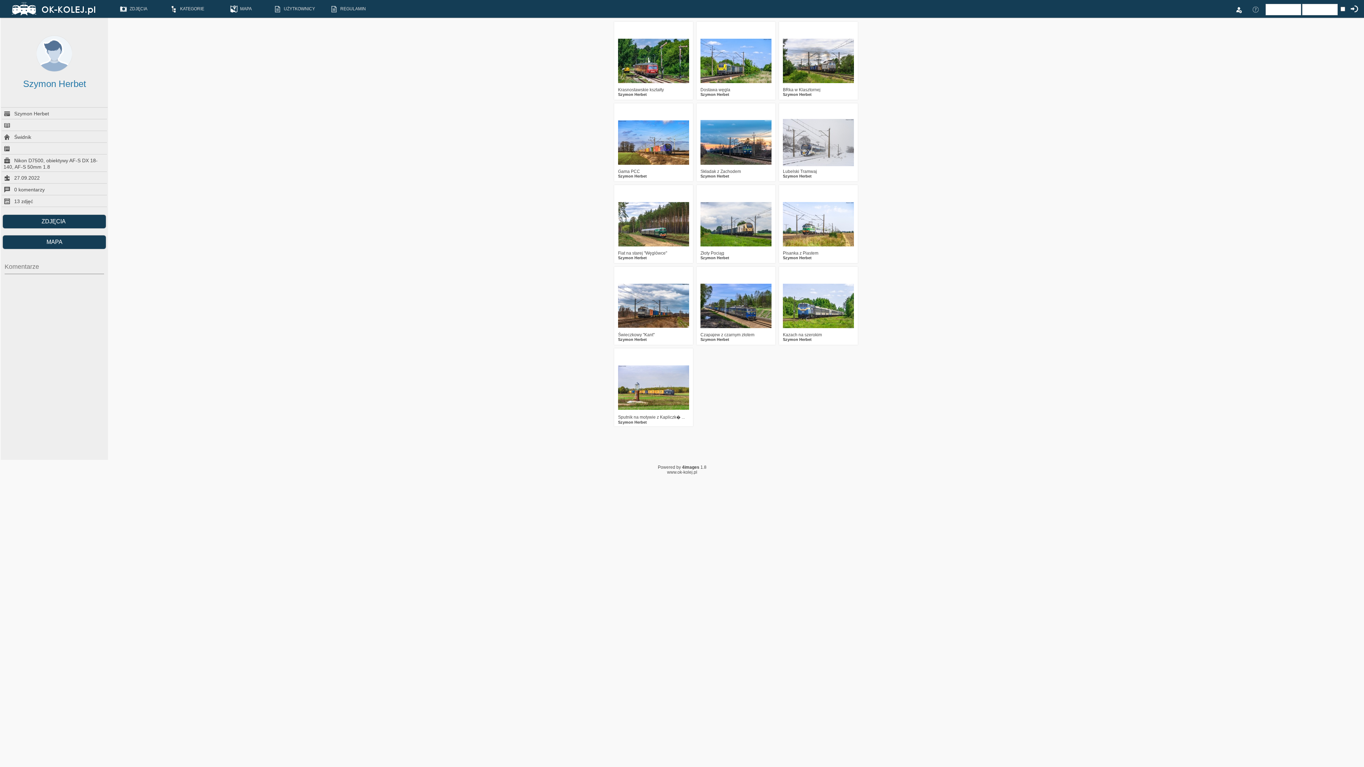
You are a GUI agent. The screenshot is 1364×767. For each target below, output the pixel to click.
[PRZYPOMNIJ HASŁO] (1256, 9)
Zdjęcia (54, 221)
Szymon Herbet (632, 94)
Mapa (55, 242)
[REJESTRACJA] (1239, 9)
